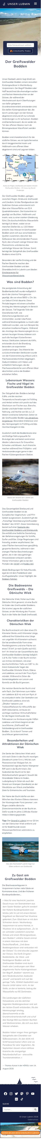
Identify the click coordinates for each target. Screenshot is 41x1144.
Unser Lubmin (19, 4)
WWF (17, 564)
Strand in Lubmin (18, 820)
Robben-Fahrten (9, 579)
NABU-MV (28, 564)
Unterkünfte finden (22, 51)
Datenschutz (33, 1119)
